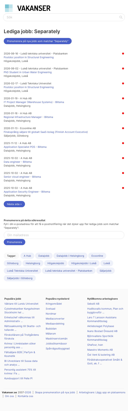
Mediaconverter (55, 318)
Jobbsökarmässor (56, 343)
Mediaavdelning (55, 323)
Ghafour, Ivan (95, 344)
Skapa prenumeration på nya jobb (55, 392)
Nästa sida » (14, 204)
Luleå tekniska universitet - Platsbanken (68, 270)
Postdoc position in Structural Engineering (29, 57)
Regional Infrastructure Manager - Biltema (28, 117)
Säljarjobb (105, 270)
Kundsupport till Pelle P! (18, 378)
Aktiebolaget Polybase (100, 326)
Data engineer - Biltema (18, 161)
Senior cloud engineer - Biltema (22, 176)
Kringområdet (54, 303)
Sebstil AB (93, 303)
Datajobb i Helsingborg (70, 255)
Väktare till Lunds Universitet (21, 303)
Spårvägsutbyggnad (58, 348)
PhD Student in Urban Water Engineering (28, 72)
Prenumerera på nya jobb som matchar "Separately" (37, 41)
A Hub (27, 255)
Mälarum (51, 333)
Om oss (9, 396)
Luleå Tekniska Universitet (22, 270)
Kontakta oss (25, 396)
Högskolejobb (55, 263)
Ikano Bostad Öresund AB (102, 331)
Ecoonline (97, 255)
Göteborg (12, 263)
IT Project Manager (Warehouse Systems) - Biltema (34, 102)
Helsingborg (33, 263)
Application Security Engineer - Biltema (27, 191)
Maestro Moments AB (100, 349)
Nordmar (51, 313)
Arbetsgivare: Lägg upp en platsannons (102, 392)
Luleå (107, 263)
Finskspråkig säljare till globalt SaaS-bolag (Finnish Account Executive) (46, 131)
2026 (28, 392)
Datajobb (43, 255)
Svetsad (50, 308)
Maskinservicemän (56, 338)
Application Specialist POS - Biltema (25, 146)
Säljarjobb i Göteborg (19, 278)
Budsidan (51, 328)
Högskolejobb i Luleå (83, 263)
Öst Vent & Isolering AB (101, 354)
